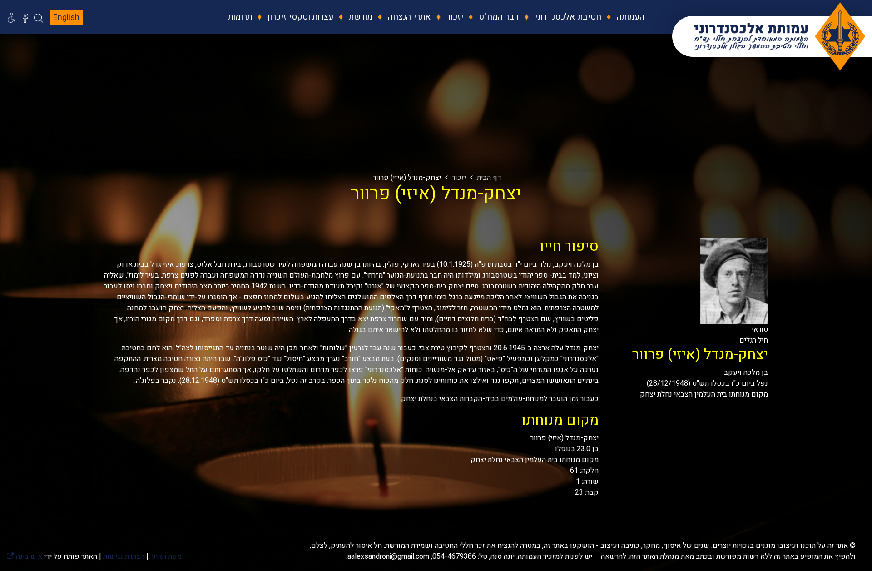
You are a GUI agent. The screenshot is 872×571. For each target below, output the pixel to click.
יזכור (453, 16)
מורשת (359, 16)
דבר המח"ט (497, 16)
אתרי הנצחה (408, 16)
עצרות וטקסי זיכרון (299, 16)
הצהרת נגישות (123, 556)
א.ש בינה (24, 556)
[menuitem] (623, 17)
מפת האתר (166, 556)
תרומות (240, 16)
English (66, 17)
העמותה (629, 16)
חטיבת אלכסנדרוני (566, 16)
